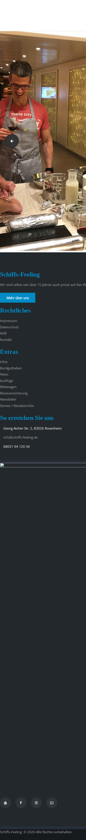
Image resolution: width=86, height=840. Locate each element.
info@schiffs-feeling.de (20, 437)
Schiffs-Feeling (11, 832)
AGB (3, 333)
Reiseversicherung (14, 393)
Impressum (8, 320)
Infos (3, 361)
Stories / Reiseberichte (17, 405)
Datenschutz (9, 327)
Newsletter (8, 399)
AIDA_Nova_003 (10, 141)
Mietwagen (8, 387)
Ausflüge (6, 380)
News (4, 374)
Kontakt (6, 339)
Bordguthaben (11, 368)
